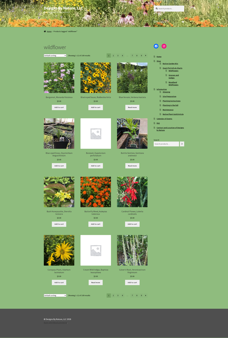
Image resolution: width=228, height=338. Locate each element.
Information (162, 89)
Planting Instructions (171, 101)
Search (156, 140)
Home (49, 31)
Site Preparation (169, 96)
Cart (46, 21)
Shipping (166, 92)
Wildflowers (173, 70)
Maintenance (168, 110)
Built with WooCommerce (55, 322)
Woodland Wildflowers (173, 83)
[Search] (182, 144)
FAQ (158, 123)
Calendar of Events (164, 119)
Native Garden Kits (170, 63)
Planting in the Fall (170, 105)
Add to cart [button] (59, 107)
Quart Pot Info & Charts (172, 68)
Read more (132, 107)
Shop (159, 61)
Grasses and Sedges (174, 76)
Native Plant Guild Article (173, 114)
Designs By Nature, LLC (63, 8)
